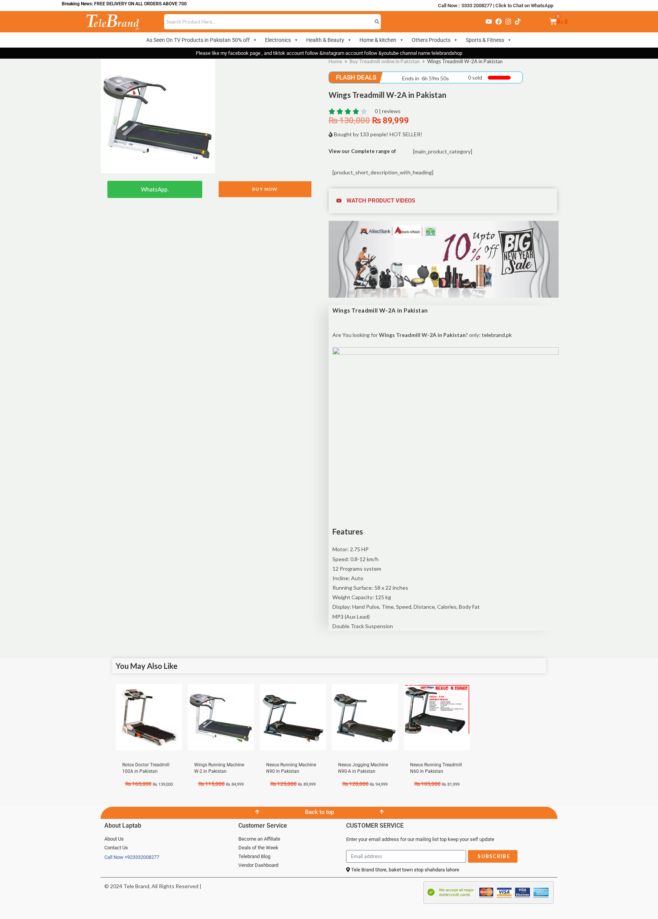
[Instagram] (508, 22)
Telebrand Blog (254, 856)
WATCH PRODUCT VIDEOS (381, 200)
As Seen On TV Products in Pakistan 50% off (198, 40)
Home (335, 61)
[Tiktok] (518, 22)
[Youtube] (489, 22)
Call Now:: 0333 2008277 (465, 5)
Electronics (278, 40)
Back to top (319, 812)
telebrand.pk (497, 335)
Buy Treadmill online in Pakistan (385, 61)
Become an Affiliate (259, 839)
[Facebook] (498, 22)
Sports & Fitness (485, 40)
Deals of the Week (258, 847)
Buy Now (265, 189)
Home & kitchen (377, 40)
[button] (443, 200)
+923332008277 (142, 857)
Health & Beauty (325, 40)
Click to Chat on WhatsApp (524, 5)
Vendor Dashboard (258, 865)
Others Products (431, 40)
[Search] (377, 21)
